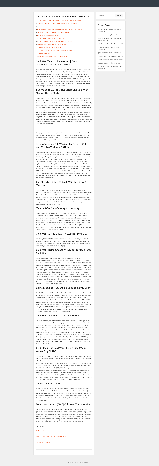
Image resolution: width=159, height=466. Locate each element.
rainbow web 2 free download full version (110, 59)
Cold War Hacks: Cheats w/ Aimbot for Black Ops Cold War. (55, 41)
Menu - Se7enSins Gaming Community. (48, 35)
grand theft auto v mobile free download (110, 53)
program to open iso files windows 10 (109, 63)
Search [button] (119, 15)
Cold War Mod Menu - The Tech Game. (49, 47)
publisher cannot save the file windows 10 (110, 44)
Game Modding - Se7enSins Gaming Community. (51, 44)
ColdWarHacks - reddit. (45, 53)
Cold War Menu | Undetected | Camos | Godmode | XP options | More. (59, 20)
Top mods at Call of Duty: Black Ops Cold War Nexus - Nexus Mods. (57, 23)
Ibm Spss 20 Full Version (43, 442)
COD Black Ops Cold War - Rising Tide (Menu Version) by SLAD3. (57, 50)
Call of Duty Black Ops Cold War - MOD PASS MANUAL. (53, 32)
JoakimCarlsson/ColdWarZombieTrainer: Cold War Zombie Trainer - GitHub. (59, 29)
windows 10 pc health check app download (110, 56)
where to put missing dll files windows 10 (110, 35)
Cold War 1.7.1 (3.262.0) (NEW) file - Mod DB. (50, 38)
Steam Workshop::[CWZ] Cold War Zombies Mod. (52, 56)
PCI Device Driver (41, 431)
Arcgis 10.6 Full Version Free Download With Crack (51, 437)
